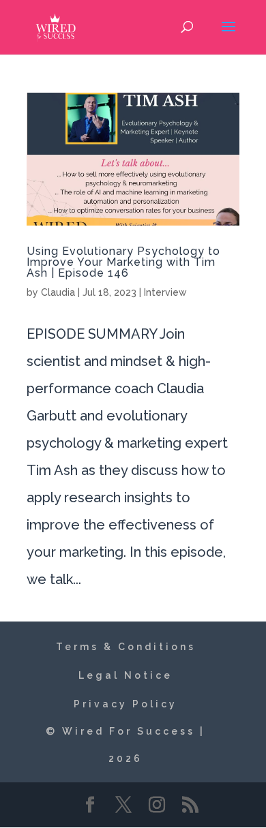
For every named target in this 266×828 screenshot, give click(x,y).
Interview (165, 292)
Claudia (58, 292)
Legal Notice (125, 675)
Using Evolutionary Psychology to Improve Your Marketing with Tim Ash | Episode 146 (123, 262)
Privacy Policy (125, 704)
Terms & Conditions (126, 646)
